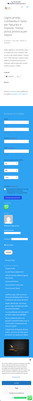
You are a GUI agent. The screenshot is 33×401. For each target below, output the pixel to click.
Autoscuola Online (11, 281)
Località (6, 154)
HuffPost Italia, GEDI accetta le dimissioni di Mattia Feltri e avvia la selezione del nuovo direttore (16, 297)
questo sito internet (20, 94)
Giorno (6, 167)
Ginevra (8, 41)
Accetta (16, 383)
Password (7, 239)
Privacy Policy (10, 260)
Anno (5, 181)
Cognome (6, 133)
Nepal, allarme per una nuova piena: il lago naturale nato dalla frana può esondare (16, 306)
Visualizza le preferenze (16, 393)
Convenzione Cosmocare (14, 285)
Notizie (22, 41)
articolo (12, 91)
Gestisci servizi (16, 377)
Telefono (10, 138)
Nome (5, 125)
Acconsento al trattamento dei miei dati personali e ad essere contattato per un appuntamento (18, 191)
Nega (16, 388)
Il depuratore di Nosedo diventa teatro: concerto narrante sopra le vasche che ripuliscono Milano (16, 332)
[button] (30, 360)
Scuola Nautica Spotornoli (14, 272)
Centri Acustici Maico (12, 288)
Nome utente (9, 230)
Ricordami (9, 245)
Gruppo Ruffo (10, 268)
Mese (5, 174)
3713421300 (16, 2)
